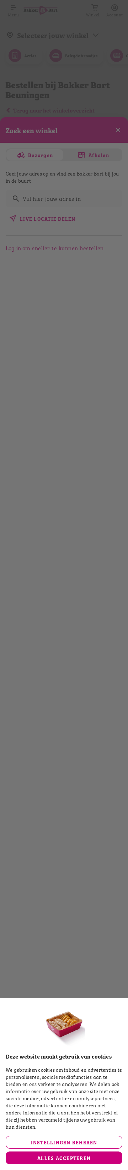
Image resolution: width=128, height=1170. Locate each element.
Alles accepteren (64, 1157)
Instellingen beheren (64, 1142)
